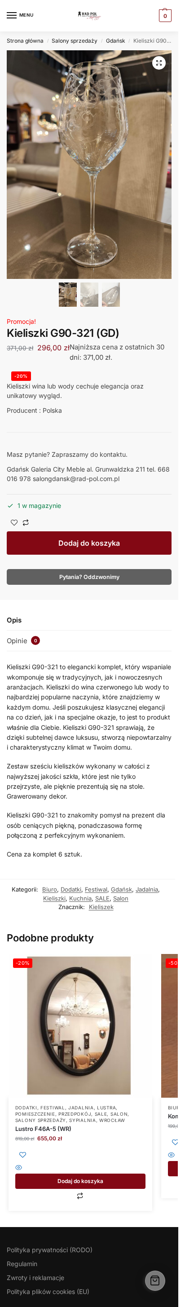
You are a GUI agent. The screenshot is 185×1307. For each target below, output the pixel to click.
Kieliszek (101, 906)
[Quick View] (80, 1168)
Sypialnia (82, 1120)
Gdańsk (115, 40)
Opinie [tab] (22, 640)
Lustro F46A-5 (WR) (43, 1128)
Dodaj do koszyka (89, 543)
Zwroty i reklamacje (35, 1277)
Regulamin (22, 1263)
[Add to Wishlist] (14, 523)
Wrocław (112, 1120)
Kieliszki (54, 898)
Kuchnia (80, 898)
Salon (120, 898)
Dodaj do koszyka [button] (80, 1181)
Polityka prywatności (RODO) (49, 1250)
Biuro (49, 889)
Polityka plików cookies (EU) (48, 1291)
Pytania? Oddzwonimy (89, 577)
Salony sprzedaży (74, 40)
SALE (102, 898)
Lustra (106, 1107)
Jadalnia (147, 889)
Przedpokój (74, 1114)
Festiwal (96, 889)
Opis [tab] (14, 620)
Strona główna (25, 40)
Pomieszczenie (35, 1114)
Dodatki (71, 889)
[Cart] (155, 1281)
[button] (159, 63)
